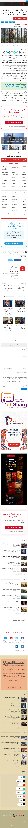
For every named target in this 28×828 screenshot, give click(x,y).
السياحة (3, 22)
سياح (15, 254)
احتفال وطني (17, 252)
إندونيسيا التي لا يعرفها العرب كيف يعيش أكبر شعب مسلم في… (12, 608)
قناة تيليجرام (19, 792)
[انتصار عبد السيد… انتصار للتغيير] (24, 603)
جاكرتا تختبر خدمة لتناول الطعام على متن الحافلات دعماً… (10, 736)
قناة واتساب (19, 788)
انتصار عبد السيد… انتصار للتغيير (13, 601)
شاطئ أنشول (11, 254)
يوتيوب (20, 784)
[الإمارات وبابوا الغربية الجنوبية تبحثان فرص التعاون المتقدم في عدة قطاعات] (24, 762)
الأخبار (10, 22)
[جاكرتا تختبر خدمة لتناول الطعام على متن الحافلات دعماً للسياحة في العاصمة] (24, 738)
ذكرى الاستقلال (20, 254)
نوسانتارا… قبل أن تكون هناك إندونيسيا (11, 589)
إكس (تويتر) (19, 781)
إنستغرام (20, 796)
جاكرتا (25, 254)
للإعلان (9, 813)
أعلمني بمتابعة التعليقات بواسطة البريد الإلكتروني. (13, 381)
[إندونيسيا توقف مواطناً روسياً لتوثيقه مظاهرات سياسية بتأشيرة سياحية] (8, 320)
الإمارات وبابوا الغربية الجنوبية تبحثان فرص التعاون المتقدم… (11, 761)
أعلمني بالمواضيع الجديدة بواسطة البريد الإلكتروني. (15, 386)
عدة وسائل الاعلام (14, 818)
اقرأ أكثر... (14, 684)
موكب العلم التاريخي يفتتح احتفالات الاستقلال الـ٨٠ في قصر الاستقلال (7, 288)
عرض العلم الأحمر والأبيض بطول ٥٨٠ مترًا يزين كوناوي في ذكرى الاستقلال (15, 86)
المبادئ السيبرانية (7, 815)
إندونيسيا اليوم (12, 826)
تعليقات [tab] (13, 341)
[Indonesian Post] (18, 815)
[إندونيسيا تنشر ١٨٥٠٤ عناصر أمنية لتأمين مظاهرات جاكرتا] (20, 303)
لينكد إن (20, 777)
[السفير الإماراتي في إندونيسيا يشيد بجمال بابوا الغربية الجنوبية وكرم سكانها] (24, 756)
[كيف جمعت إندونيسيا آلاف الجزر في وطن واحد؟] (24, 597)
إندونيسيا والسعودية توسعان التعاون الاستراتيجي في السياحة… (11, 749)
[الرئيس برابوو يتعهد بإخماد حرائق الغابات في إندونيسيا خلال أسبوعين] (24, 570)
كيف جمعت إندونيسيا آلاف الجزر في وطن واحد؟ (11, 596)
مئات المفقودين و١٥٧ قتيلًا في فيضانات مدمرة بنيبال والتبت (11, 556)
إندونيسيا (6, 22)
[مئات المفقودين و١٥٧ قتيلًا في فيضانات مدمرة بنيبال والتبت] (20, 320)
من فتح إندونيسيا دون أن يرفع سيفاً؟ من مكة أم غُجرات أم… (11, 583)
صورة (13, 22)
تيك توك (20, 804)
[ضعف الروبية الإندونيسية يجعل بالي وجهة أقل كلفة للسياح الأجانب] (24, 744)
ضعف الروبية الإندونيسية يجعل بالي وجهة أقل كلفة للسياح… (10, 743)
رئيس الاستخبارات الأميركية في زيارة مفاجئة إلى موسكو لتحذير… (12, 550)
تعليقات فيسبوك (13, 345)
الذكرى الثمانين (11, 252)
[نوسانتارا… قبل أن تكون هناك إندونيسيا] (24, 591)
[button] (12, 147)
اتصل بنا (13, 813)
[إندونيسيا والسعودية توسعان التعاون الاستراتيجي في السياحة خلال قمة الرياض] (24, 750)
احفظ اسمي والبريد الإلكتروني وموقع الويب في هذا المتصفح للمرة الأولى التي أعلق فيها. (15, 378)
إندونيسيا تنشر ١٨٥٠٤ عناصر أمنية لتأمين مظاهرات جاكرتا (11, 544)
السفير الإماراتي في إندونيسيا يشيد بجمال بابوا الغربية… (12, 755)
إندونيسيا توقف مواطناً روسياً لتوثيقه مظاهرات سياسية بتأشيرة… (11, 563)
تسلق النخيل (5, 252)
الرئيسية (18, 813)
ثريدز (21, 800)
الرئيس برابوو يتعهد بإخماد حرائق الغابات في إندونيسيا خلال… (11, 569)
